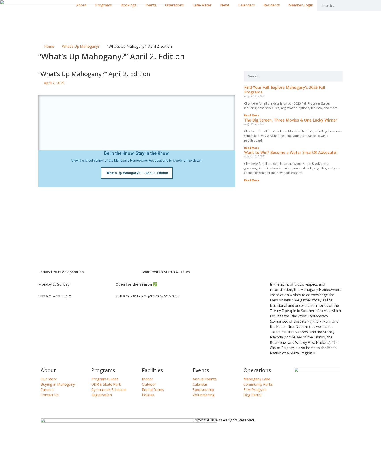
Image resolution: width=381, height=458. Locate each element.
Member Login (301, 5)
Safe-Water (202, 5)
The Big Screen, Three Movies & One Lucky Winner (290, 120)
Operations (174, 5)
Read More (251, 115)
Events (150, 5)
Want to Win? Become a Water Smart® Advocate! (290, 152)
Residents (272, 5)
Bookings (128, 5)
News (225, 5)
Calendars (246, 5)
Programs (103, 5)
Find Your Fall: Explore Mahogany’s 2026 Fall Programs (284, 90)
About (81, 5)
